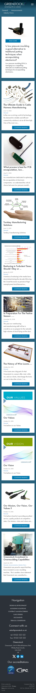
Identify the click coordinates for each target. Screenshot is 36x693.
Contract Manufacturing (18, 611)
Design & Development (18, 605)
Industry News (9, 13)
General (5, 10)
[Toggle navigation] (32, 4)
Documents (18, 617)
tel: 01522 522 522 (18, 634)
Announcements (16, 10)
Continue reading (21, 128)
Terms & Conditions (18, 621)
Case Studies (18, 614)
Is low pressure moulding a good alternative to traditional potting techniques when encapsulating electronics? (17, 53)
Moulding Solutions (18, 608)
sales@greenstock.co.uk (18, 630)
